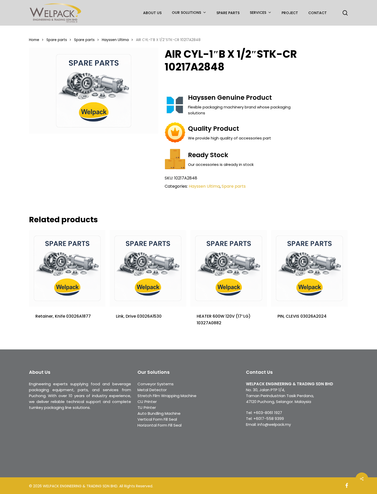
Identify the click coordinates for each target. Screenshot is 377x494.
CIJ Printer (147, 401)
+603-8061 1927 (267, 412)
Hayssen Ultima (115, 39)
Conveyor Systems (155, 384)
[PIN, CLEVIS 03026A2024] (309, 268)
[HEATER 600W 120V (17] (228, 268)
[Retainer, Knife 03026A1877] (67, 268)
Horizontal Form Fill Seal (159, 425)
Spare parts (56, 39)
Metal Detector (152, 389)
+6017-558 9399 (268, 418)
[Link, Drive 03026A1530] (148, 268)
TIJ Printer (146, 407)
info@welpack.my (274, 424)
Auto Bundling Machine (159, 413)
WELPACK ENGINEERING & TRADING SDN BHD (289, 384)
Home (34, 39)
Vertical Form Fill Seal (157, 419)
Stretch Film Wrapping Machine (166, 395)
